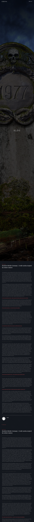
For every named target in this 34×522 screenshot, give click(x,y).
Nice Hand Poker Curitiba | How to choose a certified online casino (12, 325)
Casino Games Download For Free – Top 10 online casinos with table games (13, 374)
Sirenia (4, 1)
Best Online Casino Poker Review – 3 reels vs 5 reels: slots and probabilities (13, 517)
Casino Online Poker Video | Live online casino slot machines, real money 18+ (13, 389)
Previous (10, 424)
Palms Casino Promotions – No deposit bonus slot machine (11, 307)
